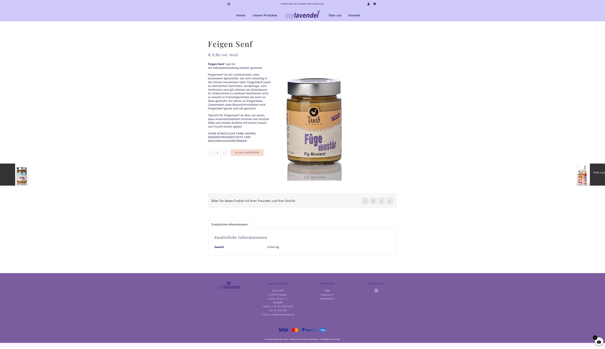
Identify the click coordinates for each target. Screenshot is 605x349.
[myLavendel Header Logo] (228, 282)
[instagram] (229, 4)
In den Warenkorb (247, 152)
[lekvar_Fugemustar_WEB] (314, 121)
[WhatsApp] (382, 201)
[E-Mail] (390, 201)
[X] (373, 201)
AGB (327, 290)
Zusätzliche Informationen (229, 224)
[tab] (229, 224)
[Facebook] (365, 201)
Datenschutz (327, 298)
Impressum (327, 294)
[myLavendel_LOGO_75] (302, 9)
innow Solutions (310, 339)
